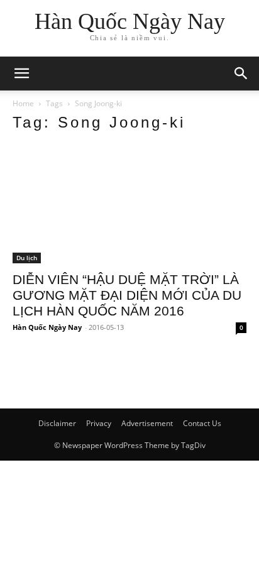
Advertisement (147, 423)
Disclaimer (57, 423)
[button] (241, 73)
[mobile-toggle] (21, 73)
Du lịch (26, 257)
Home (23, 103)
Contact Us (202, 423)
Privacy (98, 423)
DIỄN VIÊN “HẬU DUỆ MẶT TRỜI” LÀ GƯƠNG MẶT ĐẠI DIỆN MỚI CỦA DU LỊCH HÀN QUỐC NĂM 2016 (127, 295)
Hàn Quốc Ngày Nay (47, 327)
